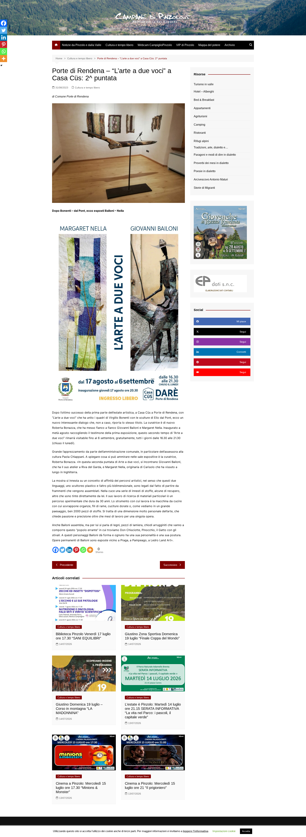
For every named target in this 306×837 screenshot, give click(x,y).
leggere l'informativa (195, 831)
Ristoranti (200, 132)
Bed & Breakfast (204, 99)
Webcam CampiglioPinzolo (155, 45)
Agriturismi (200, 116)
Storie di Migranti (204, 187)
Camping (199, 124)
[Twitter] (62, 550)
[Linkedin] (69, 550)
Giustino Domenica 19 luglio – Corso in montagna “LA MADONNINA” (79, 708)
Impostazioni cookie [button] (224, 831)
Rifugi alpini (201, 141)
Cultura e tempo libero (119, 45)
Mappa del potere (209, 45)
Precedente (66, 564)
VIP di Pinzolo (185, 45)
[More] (90, 550)
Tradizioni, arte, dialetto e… (211, 147)
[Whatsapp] (83, 550)
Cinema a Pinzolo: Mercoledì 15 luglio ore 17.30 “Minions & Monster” (81, 787)
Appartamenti (202, 108)
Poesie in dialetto (205, 171)
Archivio (230, 45)
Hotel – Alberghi (204, 91)
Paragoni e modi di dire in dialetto (215, 154)
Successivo (170, 564)
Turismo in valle (204, 84)
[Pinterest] (76, 550)
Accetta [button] (246, 831)
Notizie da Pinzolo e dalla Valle (81, 45)
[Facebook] (55, 550)
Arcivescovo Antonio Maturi (211, 179)
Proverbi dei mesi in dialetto (211, 162)
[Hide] (1, 65)
